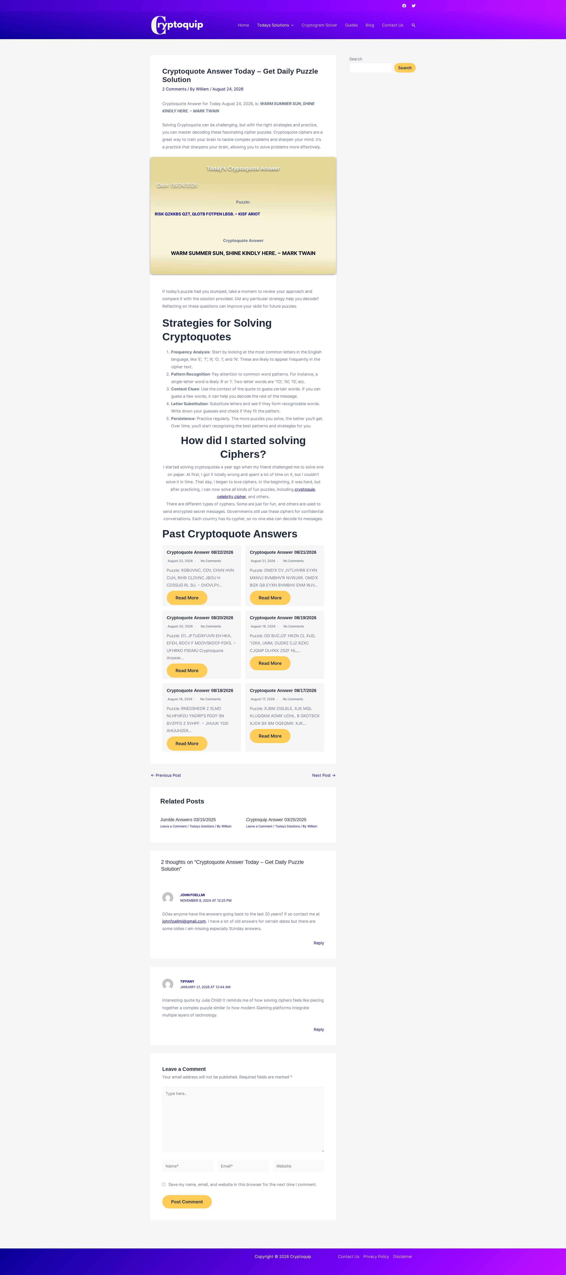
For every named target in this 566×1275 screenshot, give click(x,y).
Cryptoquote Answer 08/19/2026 (283, 617)
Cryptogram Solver (319, 25)
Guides (351, 25)
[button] (291, 25)
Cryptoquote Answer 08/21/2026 (283, 552)
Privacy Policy (376, 1256)
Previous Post (166, 775)
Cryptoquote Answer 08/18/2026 (200, 690)
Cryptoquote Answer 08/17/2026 (283, 690)
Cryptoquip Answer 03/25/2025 (276, 819)
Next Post (324, 775)
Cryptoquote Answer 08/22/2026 (200, 552)
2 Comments (174, 89)
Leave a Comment (173, 826)
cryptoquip (305, 489)
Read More (187, 597)
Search (355, 59)
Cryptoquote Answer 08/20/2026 (200, 617)
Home (243, 25)
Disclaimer (402, 1256)
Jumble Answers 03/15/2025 (188, 819)
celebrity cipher (231, 496)
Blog (370, 25)
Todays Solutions (273, 25)
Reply (319, 943)
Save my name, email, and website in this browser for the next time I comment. (242, 1184)
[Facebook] (404, 6)
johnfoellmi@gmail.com (184, 921)
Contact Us (392, 25)
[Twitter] (414, 6)
